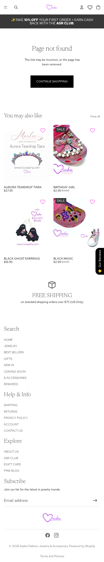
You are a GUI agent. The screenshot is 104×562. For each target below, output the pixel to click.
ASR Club (11, 458)
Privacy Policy (16, 418)
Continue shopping (52, 81)
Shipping (11, 405)
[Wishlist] (90, 6)
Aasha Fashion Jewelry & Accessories (44, 546)
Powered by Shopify (82, 546)
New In (9, 365)
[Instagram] (56, 535)
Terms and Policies (52, 556)
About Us (11, 452)
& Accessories (15, 378)
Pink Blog (11, 471)
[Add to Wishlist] (43, 130)
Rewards (11, 384)
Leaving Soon (15, 371)
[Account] (81, 7)
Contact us (13, 431)
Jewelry (10, 346)
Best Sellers (14, 352)
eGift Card (12, 464)
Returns (10, 412)
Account (11, 424)
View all (95, 116)
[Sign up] (95, 500)
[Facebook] (48, 535)
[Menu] (5, 7)
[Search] (16, 7)
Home (8, 339)
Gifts (8, 359)
